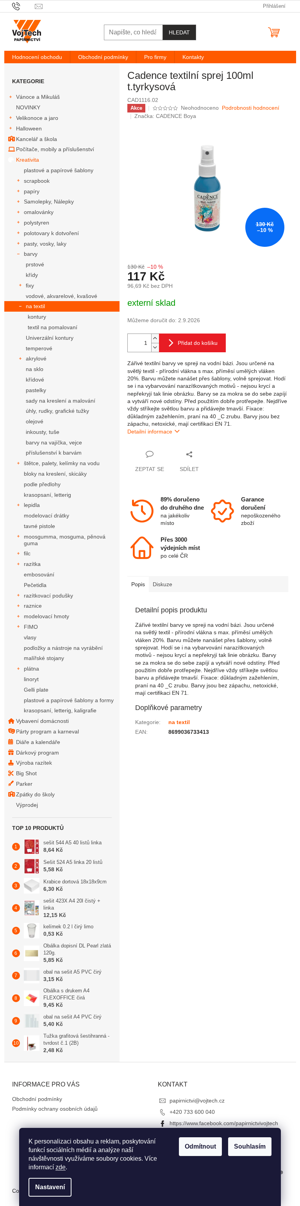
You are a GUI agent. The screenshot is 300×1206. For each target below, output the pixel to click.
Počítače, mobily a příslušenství (55, 149)
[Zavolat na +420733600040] (23, 6)
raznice (33, 606)
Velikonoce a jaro (37, 118)
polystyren (36, 222)
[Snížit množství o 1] (155, 347)
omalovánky (39, 212)
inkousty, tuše (42, 432)
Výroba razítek (34, 763)
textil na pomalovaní (52, 327)
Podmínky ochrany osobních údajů (55, 1109)
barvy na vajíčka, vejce (54, 442)
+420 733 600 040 (192, 1112)
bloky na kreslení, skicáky (55, 474)
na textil (35, 306)
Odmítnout (200, 1146)
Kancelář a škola (36, 139)
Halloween (29, 128)
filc (27, 553)
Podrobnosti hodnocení (250, 108)
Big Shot (26, 773)
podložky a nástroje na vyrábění (63, 648)
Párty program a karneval (47, 731)
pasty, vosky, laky (45, 244)
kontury (37, 317)
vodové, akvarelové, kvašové (61, 296)
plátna (31, 668)
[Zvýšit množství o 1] (155, 338)
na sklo (34, 369)
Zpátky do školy (35, 794)
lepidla (32, 505)
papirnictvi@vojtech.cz (197, 1100)
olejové (34, 421)
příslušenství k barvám (54, 453)
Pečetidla (35, 585)
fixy (30, 285)
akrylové (36, 358)
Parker (24, 784)
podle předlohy (42, 484)
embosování (39, 574)
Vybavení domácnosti (42, 721)
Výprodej (27, 805)
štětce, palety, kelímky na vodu (62, 463)
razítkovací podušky (48, 595)
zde (60, 1167)
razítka (32, 564)
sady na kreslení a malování (60, 401)
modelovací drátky (46, 515)
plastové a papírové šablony (58, 170)
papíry (31, 191)
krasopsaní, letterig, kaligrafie (60, 710)
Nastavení (50, 1187)
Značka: (165, 116)
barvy (31, 254)
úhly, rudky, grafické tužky (57, 411)
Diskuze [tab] (162, 584)
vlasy (30, 637)
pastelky (36, 390)
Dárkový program (37, 752)
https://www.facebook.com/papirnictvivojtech (224, 1123)
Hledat (179, 32)
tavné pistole (39, 526)
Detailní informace (149, 431)
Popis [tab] (138, 584)
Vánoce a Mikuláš (38, 97)
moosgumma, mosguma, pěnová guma (64, 539)
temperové (39, 348)
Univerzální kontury (49, 338)
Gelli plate (36, 690)
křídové (35, 379)
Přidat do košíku (198, 343)
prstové (35, 264)
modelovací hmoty (46, 616)
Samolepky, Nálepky (49, 201)
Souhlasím (250, 1146)
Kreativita (27, 160)
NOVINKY (28, 107)
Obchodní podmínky (37, 1099)
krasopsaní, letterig (47, 495)
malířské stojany (44, 658)
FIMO (31, 627)
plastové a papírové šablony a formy (69, 700)
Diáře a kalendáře (38, 742)
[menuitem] (37, 57)
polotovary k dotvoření (51, 233)
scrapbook (37, 181)
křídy (32, 275)
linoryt (31, 679)
